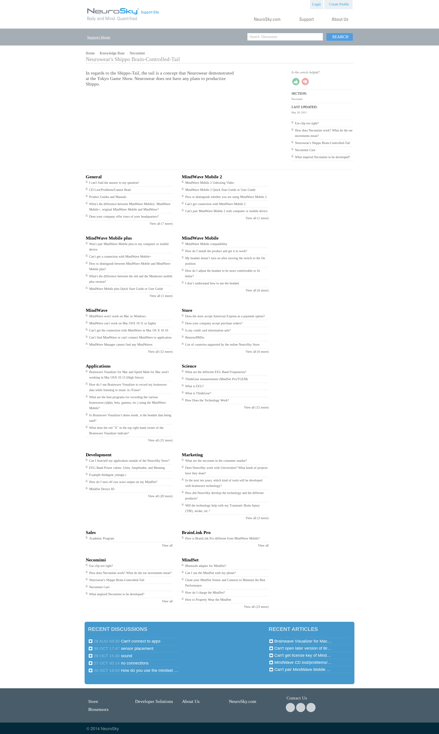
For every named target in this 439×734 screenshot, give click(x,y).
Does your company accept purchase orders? (213, 323)
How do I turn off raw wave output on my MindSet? (123, 482)
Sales (91, 532)
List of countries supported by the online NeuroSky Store (222, 344)
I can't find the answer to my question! (114, 182)
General (94, 176)
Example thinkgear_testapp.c (107, 475)
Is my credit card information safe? (208, 330)
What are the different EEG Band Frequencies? (215, 372)
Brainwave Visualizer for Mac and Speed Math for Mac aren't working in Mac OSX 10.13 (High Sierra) (303, 641)
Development (99, 454)
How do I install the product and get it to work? (216, 251)
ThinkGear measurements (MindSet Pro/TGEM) (216, 379)
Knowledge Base (112, 53)
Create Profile (339, 4)
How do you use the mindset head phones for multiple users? (149, 670)
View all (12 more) (160, 351)
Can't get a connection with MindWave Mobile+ (120, 256)
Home (90, 53)
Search (340, 37)
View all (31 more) (160, 440)
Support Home (98, 37)
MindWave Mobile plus (109, 237)
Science (189, 365)
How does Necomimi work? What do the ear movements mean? (130, 573)
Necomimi (137, 53)
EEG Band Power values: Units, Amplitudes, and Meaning (127, 468)
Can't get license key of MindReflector (303, 655)
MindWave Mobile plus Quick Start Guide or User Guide (126, 289)
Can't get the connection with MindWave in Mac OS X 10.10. (129, 330)
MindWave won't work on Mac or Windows (117, 316)
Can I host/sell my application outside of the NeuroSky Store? (129, 460)
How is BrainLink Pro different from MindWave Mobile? (222, 538)
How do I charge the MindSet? (205, 592)
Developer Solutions (154, 701)
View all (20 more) (160, 496)
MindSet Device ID (101, 489)
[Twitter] (300, 707)
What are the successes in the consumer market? (216, 460)
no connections (135, 663)
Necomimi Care (305, 150)
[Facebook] (290, 707)
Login (316, 4)
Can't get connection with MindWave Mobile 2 (215, 204)
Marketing (192, 454)
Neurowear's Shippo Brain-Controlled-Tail (322, 143)
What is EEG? (194, 386)
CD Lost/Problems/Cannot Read (110, 190)
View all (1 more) (257, 218)
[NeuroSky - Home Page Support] (123, 21)
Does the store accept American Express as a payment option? (225, 316)
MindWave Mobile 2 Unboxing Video (209, 182)
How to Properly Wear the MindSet (208, 599)
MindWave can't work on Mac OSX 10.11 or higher (122, 323)
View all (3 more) (257, 518)
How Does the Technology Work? (207, 400)
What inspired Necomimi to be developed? (322, 157)
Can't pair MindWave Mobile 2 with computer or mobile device (226, 211)
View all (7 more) (161, 223)
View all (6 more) (257, 290)
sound (126, 656)
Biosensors (98, 709)
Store (187, 310)
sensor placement (137, 648)
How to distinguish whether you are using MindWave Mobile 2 (226, 197)
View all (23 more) (256, 607)
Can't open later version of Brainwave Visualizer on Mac (303, 648)
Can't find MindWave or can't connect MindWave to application (130, 337)
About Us (191, 701)
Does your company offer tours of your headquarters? (124, 216)
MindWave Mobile (200, 237)
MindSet (190, 559)
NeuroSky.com (242, 701)
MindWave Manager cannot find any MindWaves (120, 344)
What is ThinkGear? (198, 393)
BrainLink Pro (196, 532)
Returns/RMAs (194, 337)
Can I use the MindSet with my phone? (210, 573)
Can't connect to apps (141, 641)
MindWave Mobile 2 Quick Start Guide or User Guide (220, 190)
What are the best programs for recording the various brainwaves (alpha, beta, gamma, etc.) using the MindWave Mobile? (127, 402)
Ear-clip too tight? (307, 123)
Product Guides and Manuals (107, 197)
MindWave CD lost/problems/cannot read (303, 662)
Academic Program (101, 538)
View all (167, 545)
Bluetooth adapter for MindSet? (205, 566)
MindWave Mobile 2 (202, 176)
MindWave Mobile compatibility (206, 244)
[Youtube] (311, 707)
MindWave (96, 310)
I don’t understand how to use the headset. (212, 283)
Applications (98, 365)
